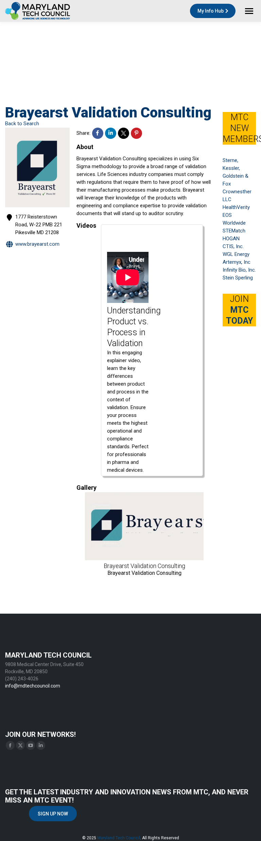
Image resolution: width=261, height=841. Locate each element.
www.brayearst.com (37, 244)
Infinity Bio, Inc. (239, 270)
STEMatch (234, 231)
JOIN (239, 310)
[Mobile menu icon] (249, 11)
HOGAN (231, 239)
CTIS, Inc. (233, 246)
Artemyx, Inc (236, 262)
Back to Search (22, 123)
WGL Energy (236, 254)
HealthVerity (236, 207)
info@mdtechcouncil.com (32, 686)
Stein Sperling (238, 278)
